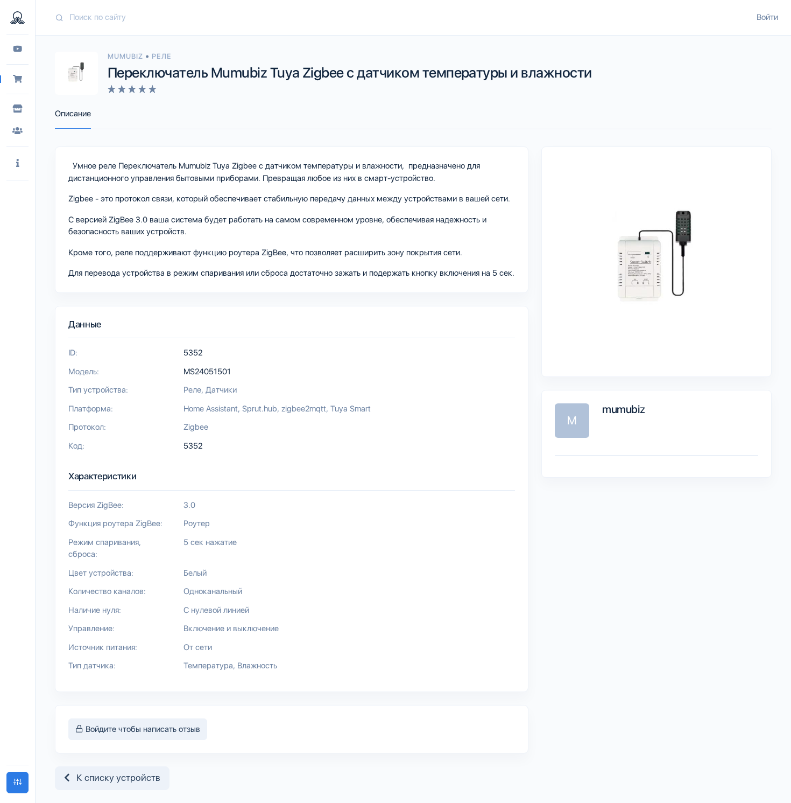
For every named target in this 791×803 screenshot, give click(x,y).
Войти (767, 17)
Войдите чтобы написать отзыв (141, 729)
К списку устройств (115, 777)
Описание (73, 113)
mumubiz (126, 56)
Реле (161, 56)
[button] (17, 163)
